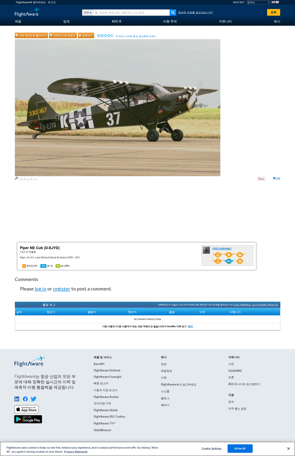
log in (40, 288)
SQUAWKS (235, 370)
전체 (35, 179)
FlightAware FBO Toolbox (109, 416)
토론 (231, 377)
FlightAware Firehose (107, 370)
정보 (164, 364)
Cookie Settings (211, 448)
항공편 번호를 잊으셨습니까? (195, 12)
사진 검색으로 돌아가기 (32, 35)
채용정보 (166, 370)
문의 (231, 401)
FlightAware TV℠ (104, 423)
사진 (231, 364)
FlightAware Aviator (106, 397)
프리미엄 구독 (102, 403)
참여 (190, 326)
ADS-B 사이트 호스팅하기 (244, 384)
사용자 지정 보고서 (105, 390)
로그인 (52, 2)
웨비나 (165, 405)
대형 (27, 179)
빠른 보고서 (101, 383)
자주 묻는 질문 (237, 408)
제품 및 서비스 (103, 357)
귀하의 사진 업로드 (64, 35)
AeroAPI (99, 364)
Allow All (240, 448)
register (61, 288)
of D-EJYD (30, 266)
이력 (164, 377)
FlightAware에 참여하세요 (31, 2)
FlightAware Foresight (107, 376)
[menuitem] (18, 21)
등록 (273, 12)
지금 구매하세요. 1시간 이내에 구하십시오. (256, 304)
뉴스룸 (165, 391)
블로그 (165, 398)
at (63, 266)
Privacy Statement (75, 451)
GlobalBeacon (102, 430)
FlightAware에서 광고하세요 (178, 384)
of (47, 266)
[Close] (288, 448)
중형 (20, 179)
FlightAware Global (105, 410)
